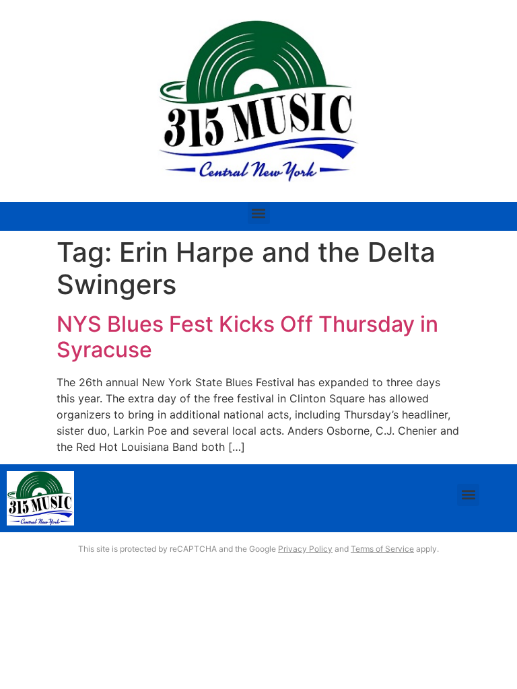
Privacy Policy (305, 549)
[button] (259, 213)
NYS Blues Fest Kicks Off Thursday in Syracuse (247, 337)
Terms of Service (382, 549)
